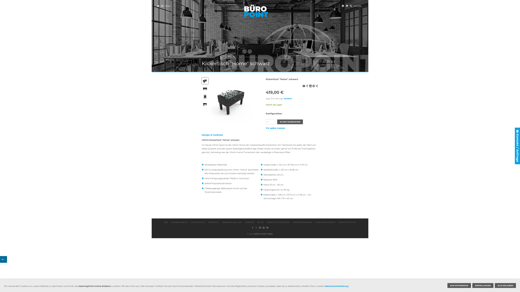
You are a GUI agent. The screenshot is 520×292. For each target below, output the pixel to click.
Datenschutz (198, 222)
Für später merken (275, 128)
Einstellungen (483, 285)
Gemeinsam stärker (325, 222)
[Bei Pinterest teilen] (313, 86)
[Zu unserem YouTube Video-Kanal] (267, 229)
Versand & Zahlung (232, 222)
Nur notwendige (459, 285)
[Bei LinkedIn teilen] (310, 86)
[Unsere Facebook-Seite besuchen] (252, 229)
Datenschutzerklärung (336, 286)
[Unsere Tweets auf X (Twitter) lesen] (256, 229)
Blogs (260, 222)
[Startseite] (158, 6)
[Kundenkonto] (343, 6)
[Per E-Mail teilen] (304, 86)
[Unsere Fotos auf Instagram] (263, 229)
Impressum (213, 222)
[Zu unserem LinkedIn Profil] (260, 229)
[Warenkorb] (347, 6)
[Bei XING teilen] (317, 86)
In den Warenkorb (290, 122)
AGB (166, 222)
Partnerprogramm (302, 222)
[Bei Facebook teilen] (307, 86)
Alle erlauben (505, 285)
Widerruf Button (347, 222)
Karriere (249, 222)
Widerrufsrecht (179, 222)
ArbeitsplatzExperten (278, 222)
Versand (288, 98)
